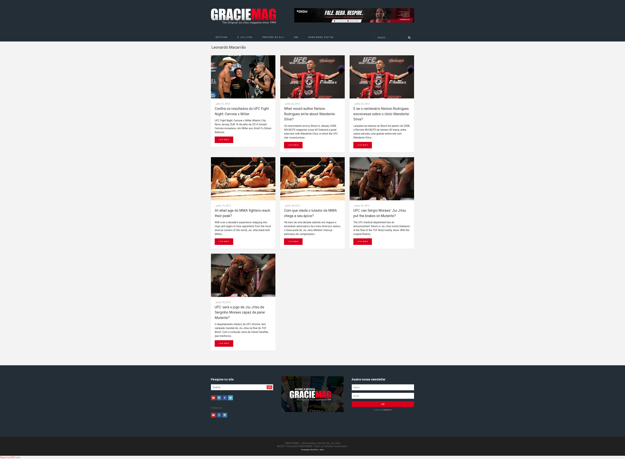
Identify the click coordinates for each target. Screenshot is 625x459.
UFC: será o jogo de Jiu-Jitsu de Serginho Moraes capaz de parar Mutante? (240, 312)
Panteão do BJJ (273, 37)
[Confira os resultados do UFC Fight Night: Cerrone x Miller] (243, 76)
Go (269, 387)
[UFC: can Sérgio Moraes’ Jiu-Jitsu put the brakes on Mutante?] (382, 178)
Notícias (222, 37)
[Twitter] (230, 397)
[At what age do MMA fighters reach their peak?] (243, 178)
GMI (296, 37)
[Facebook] (224, 397)
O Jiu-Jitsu (244, 37)
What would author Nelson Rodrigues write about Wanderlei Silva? (309, 114)
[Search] (409, 37)
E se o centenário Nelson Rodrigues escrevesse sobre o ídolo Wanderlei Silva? (381, 114)
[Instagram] (219, 397)
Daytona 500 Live (10, 457)
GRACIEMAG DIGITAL (321, 37)
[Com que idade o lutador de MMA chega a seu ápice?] (312, 178)
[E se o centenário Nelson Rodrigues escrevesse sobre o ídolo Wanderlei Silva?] (382, 76)
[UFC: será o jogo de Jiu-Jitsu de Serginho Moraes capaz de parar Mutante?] (243, 275)
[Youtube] (213, 397)
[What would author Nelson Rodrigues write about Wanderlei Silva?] (312, 76)
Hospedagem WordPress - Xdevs (312, 450)
